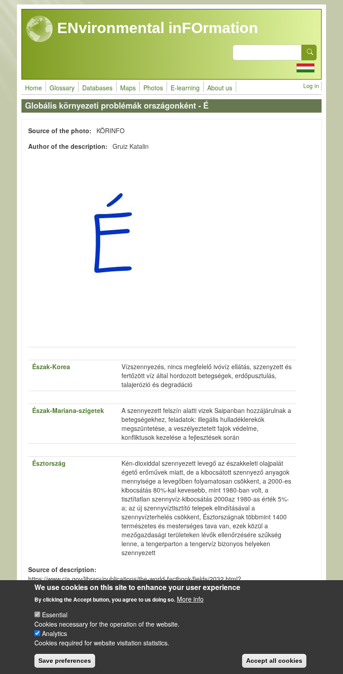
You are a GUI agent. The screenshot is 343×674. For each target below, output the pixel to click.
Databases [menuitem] (97, 87)
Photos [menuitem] (153, 87)
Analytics (54, 633)
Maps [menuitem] (128, 87)
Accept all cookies (274, 660)
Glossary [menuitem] (62, 87)
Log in (311, 86)
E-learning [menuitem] (185, 87)
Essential (54, 614)
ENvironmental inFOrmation (155, 27)
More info (190, 598)
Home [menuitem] (33, 87)
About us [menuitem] (219, 87)
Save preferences (64, 660)
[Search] (309, 52)
